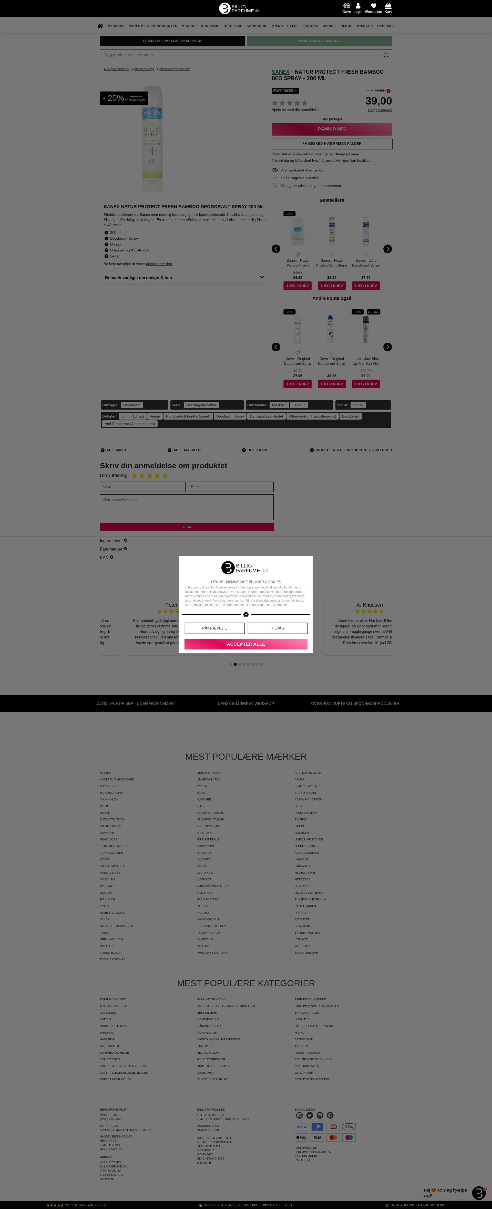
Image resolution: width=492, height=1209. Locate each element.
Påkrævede (214, 628)
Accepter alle (246, 644)
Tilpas (277, 628)
